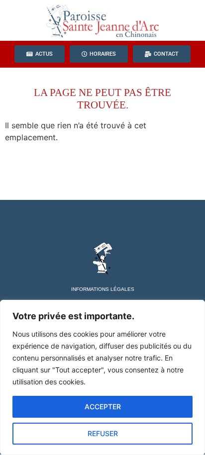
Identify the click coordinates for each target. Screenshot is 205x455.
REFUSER (103, 433)
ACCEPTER (103, 406)
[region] (102, 377)
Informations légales (102, 289)
